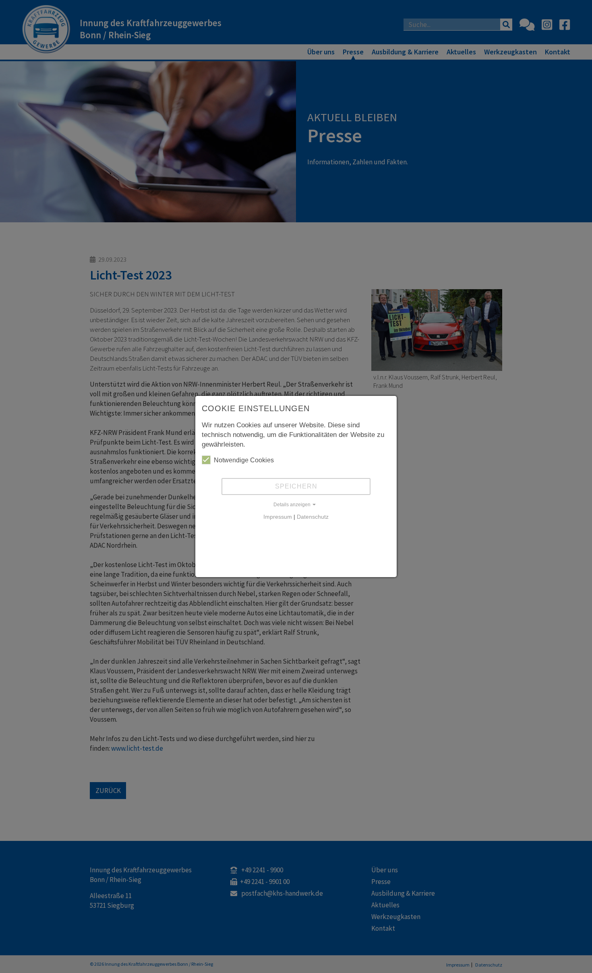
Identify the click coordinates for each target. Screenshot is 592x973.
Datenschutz (313, 516)
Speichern (296, 486)
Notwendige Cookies (244, 460)
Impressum (277, 516)
